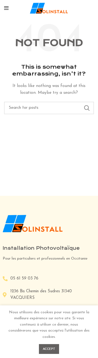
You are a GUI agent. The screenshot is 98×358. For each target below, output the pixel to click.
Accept (49, 349)
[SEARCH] (86, 108)
